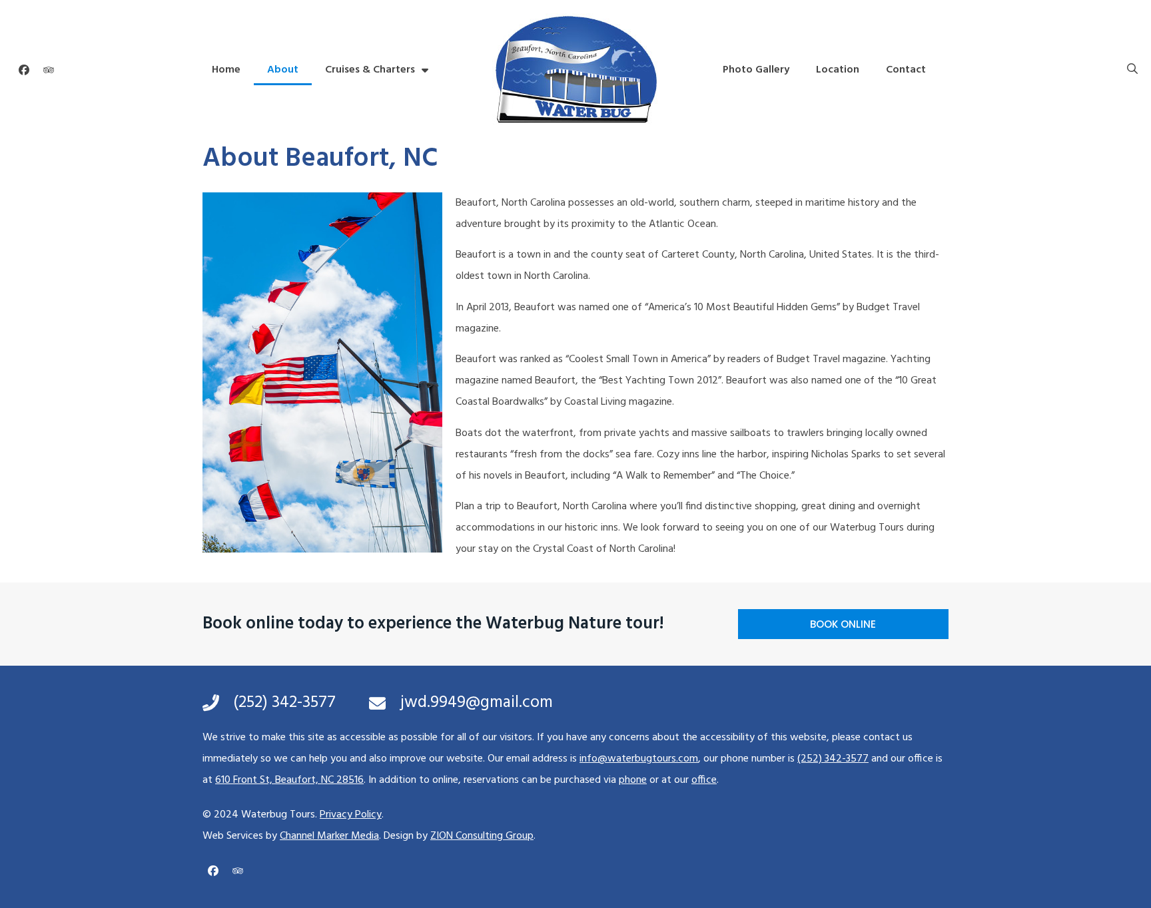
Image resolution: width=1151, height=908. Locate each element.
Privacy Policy (351, 814)
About (282, 70)
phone (633, 780)
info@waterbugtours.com (638, 759)
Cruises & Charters (370, 70)
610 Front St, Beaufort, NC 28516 (289, 780)
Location (837, 70)
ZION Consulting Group (482, 836)
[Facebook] (24, 70)
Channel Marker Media (329, 836)
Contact (906, 70)
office (704, 780)
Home (226, 70)
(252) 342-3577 (833, 759)
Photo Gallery (756, 70)
